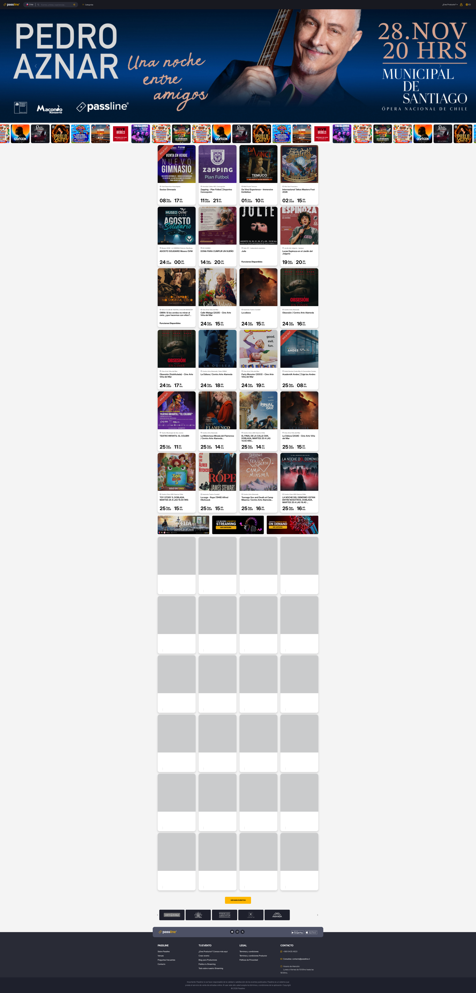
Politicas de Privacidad (248, 960)
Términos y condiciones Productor (253, 956)
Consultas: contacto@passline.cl (296, 959)
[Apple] (311, 932)
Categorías (89, 5)
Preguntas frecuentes (166, 960)
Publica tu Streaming (207, 964)
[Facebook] (232, 932)
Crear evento (204, 956)
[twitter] (242, 932)
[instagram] (237, 932)
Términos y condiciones (248, 951)
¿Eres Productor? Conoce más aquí (213, 951)
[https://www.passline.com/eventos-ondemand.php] (292, 525)
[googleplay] (297, 932)
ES (469, 4)
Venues (161, 956)
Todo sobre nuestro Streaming (211, 968)
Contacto (161, 964)
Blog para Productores (208, 960)
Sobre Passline (164, 951)
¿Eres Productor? (449, 4)
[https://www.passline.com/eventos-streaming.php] (238, 525)
